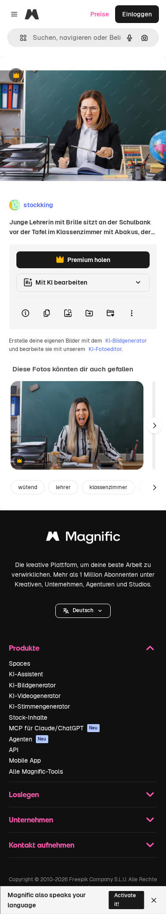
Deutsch (83, 610)
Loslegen (24, 794)
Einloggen (137, 14)
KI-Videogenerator (35, 696)
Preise (99, 14)
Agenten (27, 739)
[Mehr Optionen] (131, 313)
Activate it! (125, 899)
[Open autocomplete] (20, 38)
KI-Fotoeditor (105, 349)
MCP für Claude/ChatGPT (53, 728)
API (14, 750)
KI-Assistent (26, 674)
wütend (27, 487)
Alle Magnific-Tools (36, 771)
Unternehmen (31, 819)
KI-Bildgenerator (126, 340)
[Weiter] (154, 425)
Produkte (24, 647)
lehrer (63, 487)
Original (56, 76)
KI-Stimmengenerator (39, 706)
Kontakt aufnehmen (41, 844)
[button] (83, 611)
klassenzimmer (108, 487)
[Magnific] (83, 538)
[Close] (153, 900)
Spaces (19, 663)
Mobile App (25, 760)
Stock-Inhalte (28, 717)
